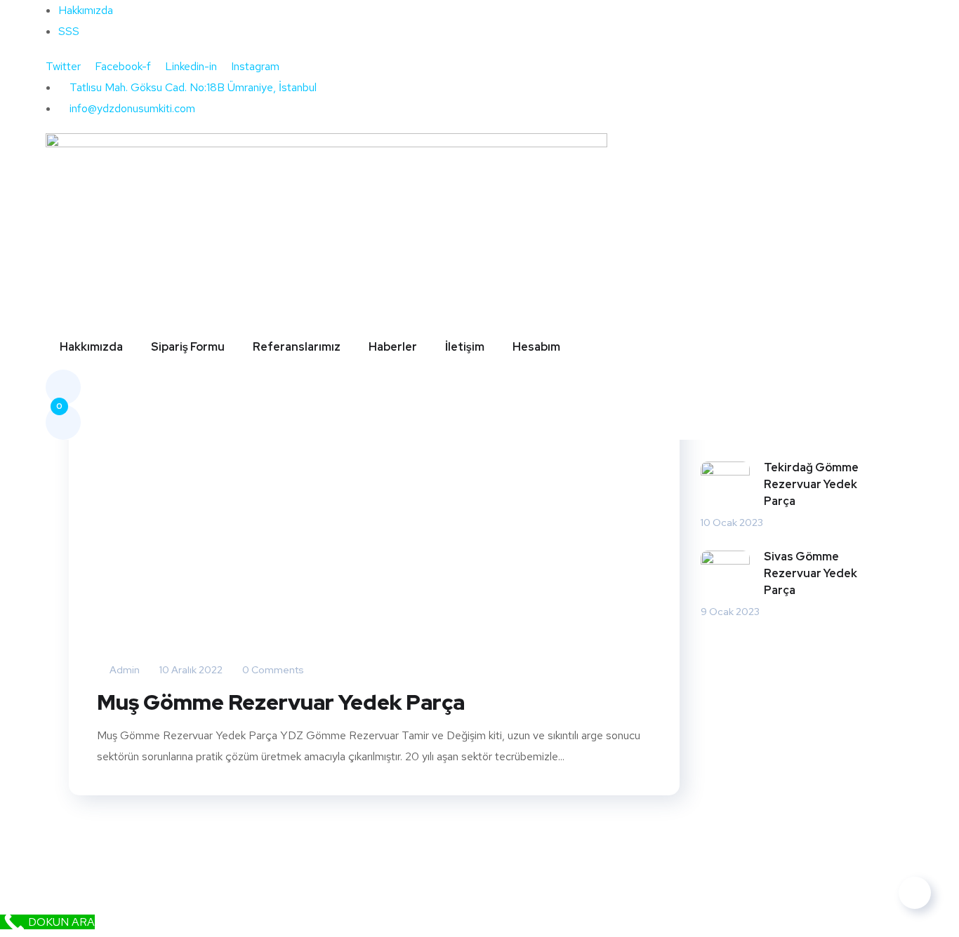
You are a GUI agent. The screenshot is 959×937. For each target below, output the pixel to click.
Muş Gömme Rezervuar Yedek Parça (281, 702)
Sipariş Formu (188, 346)
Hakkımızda (91, 346)
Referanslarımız (296, 346)
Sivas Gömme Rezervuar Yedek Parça (810, 573)
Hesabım (536, 346)
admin (123, 669)
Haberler (393, 346)
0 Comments (272, 669)
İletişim (464, 346)
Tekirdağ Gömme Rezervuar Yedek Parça (811, 484)
